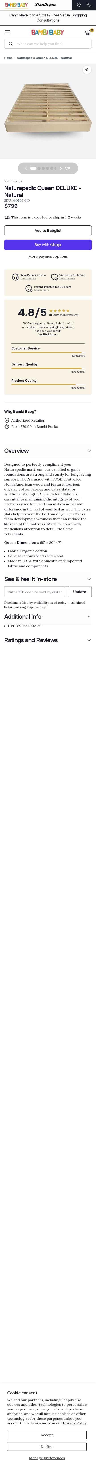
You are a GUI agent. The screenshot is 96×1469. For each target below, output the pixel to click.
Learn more (28, 278)
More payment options (48, 256)
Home (8, 58)
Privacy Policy (74, 1423)
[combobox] (49, 44)
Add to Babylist (48, 230)
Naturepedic (13, 181)
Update (79, 592)
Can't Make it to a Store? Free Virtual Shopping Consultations (48, 18)
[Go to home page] (48, 32)
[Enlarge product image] (87, 69)
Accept (47, 1435)
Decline (47, 1446)
